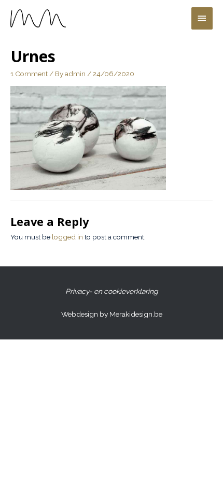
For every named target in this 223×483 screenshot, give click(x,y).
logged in (67, 237)
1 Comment (29, 73)
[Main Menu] (202, 18)
